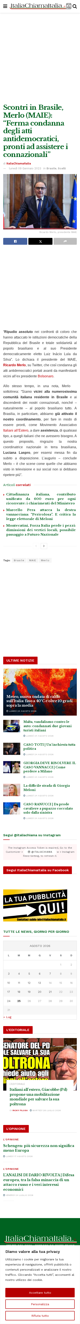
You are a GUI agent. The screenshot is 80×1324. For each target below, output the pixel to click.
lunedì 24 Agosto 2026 (22, 711)
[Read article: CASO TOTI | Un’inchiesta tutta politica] (11, 749)
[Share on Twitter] (40, 241)
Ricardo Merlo (14, 365)
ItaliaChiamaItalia (18, 163)
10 (8, 982)
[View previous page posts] (36, 546)
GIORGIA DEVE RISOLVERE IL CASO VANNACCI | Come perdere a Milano (49, 767)
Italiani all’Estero (15, 430)
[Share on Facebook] (15, 241)
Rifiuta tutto (40, 1315)
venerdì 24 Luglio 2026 (19, 1195)
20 (39, 991)
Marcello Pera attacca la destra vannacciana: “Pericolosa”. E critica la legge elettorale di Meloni (41, 514)
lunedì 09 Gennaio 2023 (25, 168)
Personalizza (40, 1304)
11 (19, 982)
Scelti (62, 168)
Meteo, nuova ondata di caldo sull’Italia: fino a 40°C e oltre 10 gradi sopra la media (39, 701)
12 (29, 982)
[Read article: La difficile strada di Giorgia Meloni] (11, 790)
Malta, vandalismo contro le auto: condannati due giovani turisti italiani (47, 726)
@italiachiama (41, 852)
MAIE (32, 560)
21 (50, 991)
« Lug (7, 1017)
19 (29, 991)
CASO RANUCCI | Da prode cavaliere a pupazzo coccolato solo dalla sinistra (48, 808)
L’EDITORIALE (17, 1084)
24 (8, 1001)
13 (39, 982)
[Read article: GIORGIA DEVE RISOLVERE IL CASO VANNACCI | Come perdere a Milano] (11, 767)
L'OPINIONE (11, 1139)
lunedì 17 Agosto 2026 (19, 1156)
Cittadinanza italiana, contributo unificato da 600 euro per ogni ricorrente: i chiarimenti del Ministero (41, 498)
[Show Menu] (5, 6)
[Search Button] (75, 6)
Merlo (45, 560)
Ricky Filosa (20, 1110)
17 (8, 991)
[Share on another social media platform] (65, 241)
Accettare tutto (40, 1292)
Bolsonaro (45, 376)
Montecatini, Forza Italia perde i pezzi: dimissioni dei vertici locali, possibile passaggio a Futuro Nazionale (41, 529)
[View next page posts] (44, 546)
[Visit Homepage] (40, 6)
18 (18, 991)
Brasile (51, 168)
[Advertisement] (40, 57)
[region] (40, 1284)
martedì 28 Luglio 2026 (46, 1110)
